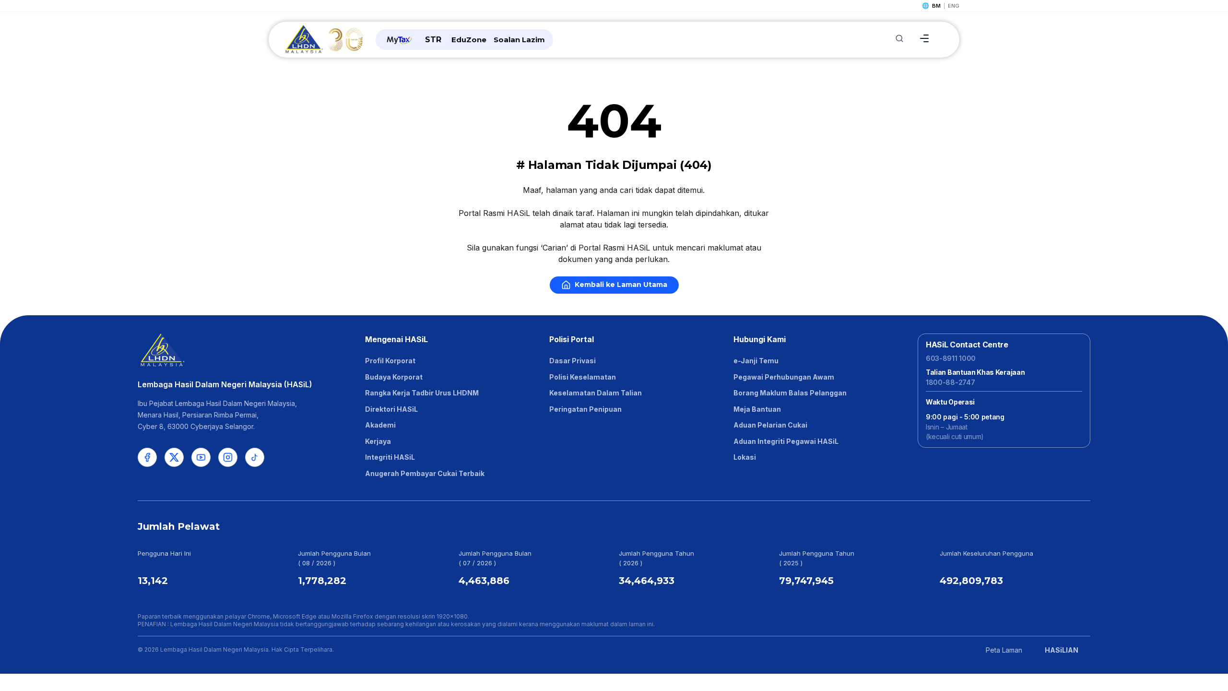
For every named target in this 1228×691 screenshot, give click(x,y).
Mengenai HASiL (396, 339)
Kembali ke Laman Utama (621, 284)
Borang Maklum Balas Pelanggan (790, 393)
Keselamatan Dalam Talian (595, 393)
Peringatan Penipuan (585, 409)
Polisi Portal (571, 339)
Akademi (380, 425)
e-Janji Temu (756, 361)
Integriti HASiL (390, 457)
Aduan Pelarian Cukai (770, 425)
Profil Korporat (390, 361)
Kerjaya (378, 441)
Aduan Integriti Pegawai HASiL (785, 441)
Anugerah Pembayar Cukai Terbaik (424, 473)
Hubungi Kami (759, 339)
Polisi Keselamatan (582, 377)
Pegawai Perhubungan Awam (783, 377)
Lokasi (744, 457)
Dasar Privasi (572, 361)
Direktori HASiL (391, 409)
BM (936, 5)
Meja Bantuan (757, 409)
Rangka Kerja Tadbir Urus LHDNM (422, 393)
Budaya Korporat (394, 377)
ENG (953, 5)
